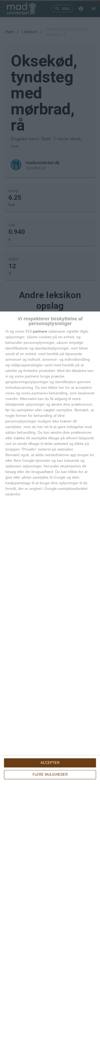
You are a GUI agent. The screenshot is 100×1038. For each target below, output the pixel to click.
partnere (40, 331)
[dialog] (50, 675)
